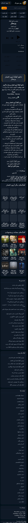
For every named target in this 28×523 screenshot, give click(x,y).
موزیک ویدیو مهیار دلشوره (17, 332)
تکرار (19, 65)
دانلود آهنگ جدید (11, 31)
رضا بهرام (21, 468)
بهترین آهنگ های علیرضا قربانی (16, 357)
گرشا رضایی (21, 444)
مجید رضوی (21, 435)
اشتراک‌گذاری (19, 69)
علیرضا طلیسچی (19, 462)
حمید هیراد (21, 450)
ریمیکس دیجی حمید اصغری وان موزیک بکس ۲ (13, 310)
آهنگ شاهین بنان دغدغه (18, 285)
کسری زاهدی (20, 492)
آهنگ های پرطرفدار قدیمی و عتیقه (15, 379)
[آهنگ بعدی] (7, 38)
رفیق (13, 105)
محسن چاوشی (20, 419)
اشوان (22, 486)
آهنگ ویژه (13, 13)
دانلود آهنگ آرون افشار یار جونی (13, 179)
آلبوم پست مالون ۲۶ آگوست (17, 316)
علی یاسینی (21, 459)
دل (13, 136)
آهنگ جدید (22, 13)
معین (22, 447)
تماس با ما (23, 521)
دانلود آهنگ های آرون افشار (18, 178)
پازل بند (22, 480)
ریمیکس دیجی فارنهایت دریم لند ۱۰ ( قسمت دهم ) (13, 305)
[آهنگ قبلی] (12, 38)
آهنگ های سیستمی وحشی (17, 375)
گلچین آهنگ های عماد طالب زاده (16, 363)
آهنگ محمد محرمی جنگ (18, 326)
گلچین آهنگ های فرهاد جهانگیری (16, 366)
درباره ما (19, 521)
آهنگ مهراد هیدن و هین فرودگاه (16, 341)
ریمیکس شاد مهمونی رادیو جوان (16, 382)
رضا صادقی (21, 471)
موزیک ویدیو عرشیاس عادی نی (16, 322)
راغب (22, 456)
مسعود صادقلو (20, 483)
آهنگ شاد (4, 16)
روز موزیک (18, 3)
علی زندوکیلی (20, 438)
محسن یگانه (21, 441)
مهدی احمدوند (20, 398)
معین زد (22, 416)
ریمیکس (22, 16)
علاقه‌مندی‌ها (7, 60)
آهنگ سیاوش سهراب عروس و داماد (15, 298)
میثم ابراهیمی (20, 401)
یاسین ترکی (21, 413)
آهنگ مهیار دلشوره (19, 329)
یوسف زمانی (20, 422)
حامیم (22, 477)
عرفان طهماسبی (19, 395)
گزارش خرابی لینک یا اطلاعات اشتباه (16, 176)
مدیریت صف (19, 60)
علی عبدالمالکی (20, 453)
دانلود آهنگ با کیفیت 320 (13, 161)
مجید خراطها (21, 432)
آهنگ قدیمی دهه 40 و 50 (18, 372)
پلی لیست (4, 13)
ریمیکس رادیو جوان (19, 369)
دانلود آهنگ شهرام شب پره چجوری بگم (11, 180)
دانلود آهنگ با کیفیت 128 (13, 164)
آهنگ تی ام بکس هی (19, 335)
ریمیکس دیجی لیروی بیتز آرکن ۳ (16, 295)
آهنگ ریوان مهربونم (19, 319)
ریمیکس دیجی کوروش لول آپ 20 (15, 292)
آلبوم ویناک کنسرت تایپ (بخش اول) (15, 313)
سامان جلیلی (20, 498)
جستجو (4, 8)
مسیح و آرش (21, 425)
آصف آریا (21, 489)
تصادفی (7, 65)
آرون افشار (13, 26)
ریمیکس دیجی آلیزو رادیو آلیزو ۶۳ (15, 301)
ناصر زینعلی (21, 404)
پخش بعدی (19, 56)
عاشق (17, 118)
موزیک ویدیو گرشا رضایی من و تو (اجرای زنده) (14, 289)
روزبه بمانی (21, 495)
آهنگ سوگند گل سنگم (18, 338)
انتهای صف (7, 56)
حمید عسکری (20, 474)
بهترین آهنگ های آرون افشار (17, 360)
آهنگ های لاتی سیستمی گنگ (17, 385)
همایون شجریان (20, 407)
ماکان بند (21, 428)
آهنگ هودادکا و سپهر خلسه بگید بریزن (15, 344)
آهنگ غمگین (13, 16)
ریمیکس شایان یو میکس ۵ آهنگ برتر (15, 347)
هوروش (22, 410)
